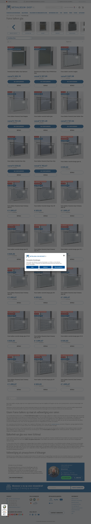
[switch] (4, 514)
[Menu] (7, 505)
